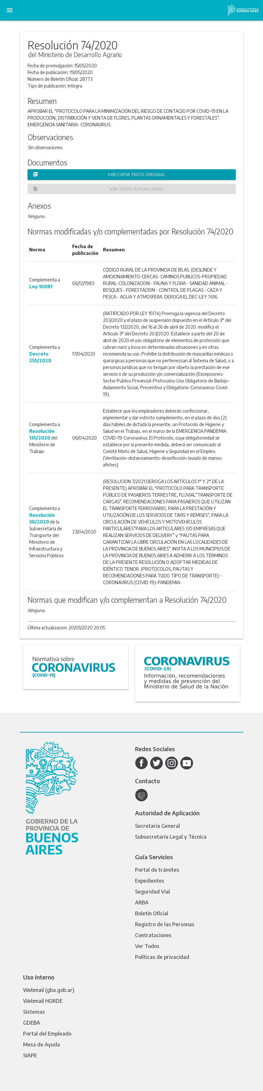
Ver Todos (147, 946)
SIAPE (30, 1055)
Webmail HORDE (43, 1001)
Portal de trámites (157, 870)
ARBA (141, 902)
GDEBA (31, 1023)
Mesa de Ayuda (41, 1044)
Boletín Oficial (151, 913)
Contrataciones (153, 935)
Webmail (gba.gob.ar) (48, 990)
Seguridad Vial (152, 891)
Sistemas (34, 1012)
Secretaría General (157, 826)
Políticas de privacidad (162, 957)
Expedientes (149, 880)
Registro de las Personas (164, 924)
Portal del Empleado (47, 1033)
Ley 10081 (40, 286)
